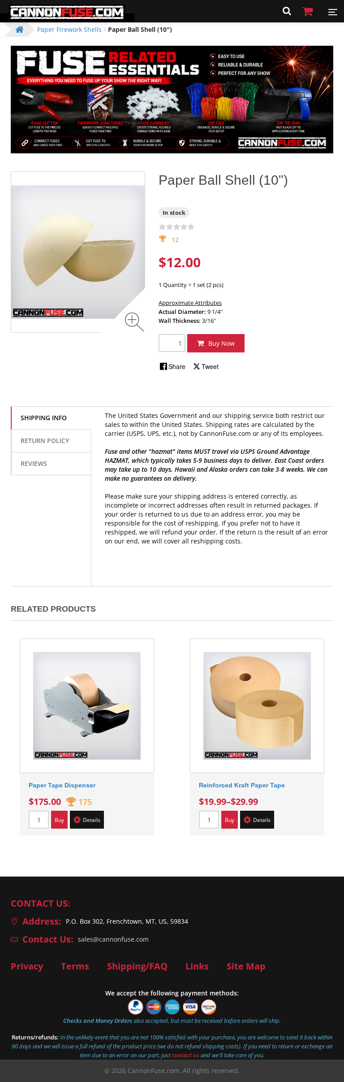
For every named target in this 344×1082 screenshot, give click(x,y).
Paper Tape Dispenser (62, 785)
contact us (185, 1055)
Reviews (34, 463)
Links (197, 966)
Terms (75, 966)
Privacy (27, 966)
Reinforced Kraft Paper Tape (242, 785)
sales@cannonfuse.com (113, 939)
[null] (173, 366)
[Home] (67, 17)
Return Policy (45, 440)
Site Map (246, 966)
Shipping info (44, 417)
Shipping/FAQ (137, 966)
